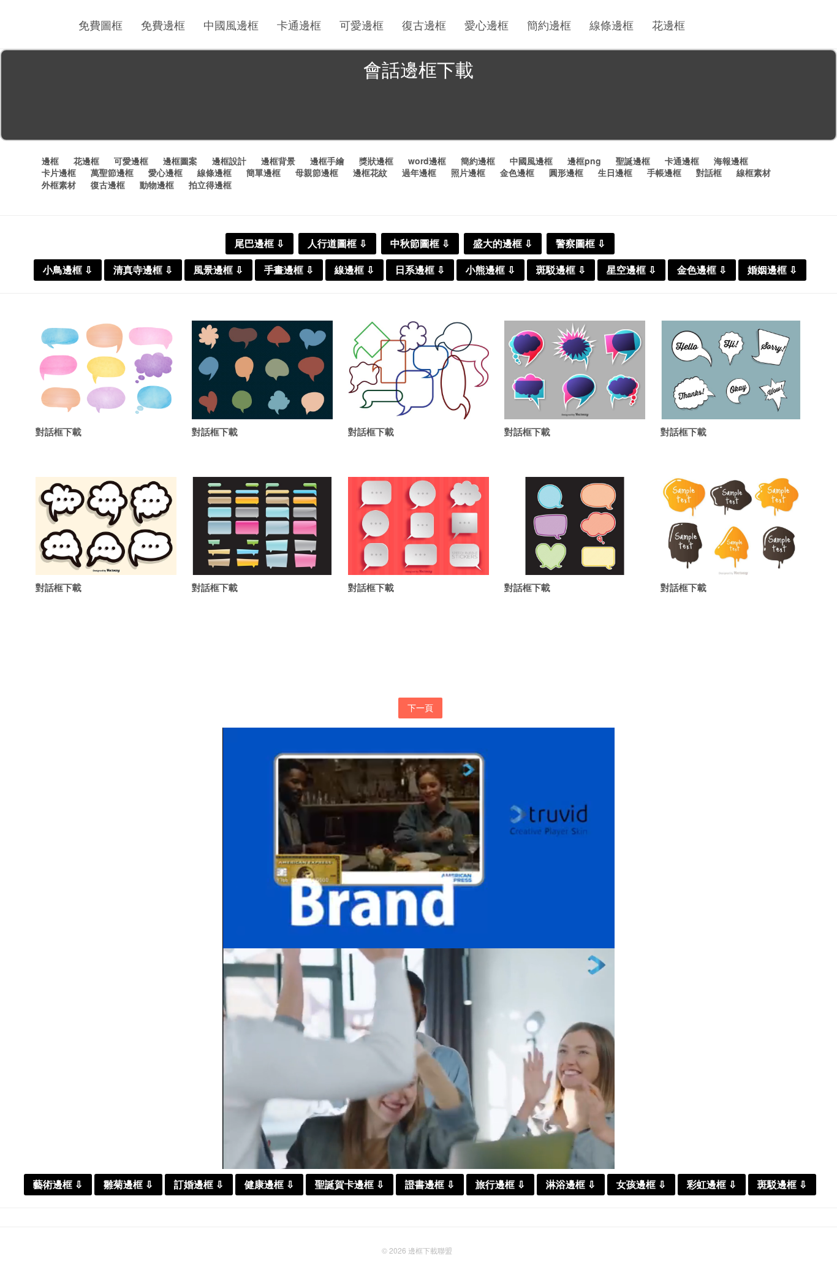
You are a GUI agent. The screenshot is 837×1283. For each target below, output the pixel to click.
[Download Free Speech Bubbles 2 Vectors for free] (418, 370)
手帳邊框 (664, 172)
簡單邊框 (263, 172)
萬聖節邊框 (112, 172)
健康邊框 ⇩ (269, 1184)
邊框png (584, 160)
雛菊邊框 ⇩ (128, 1184)
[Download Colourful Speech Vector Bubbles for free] (574, 370)
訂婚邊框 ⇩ (199, 1184)
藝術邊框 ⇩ (58, 1184)
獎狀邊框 (376, 160)
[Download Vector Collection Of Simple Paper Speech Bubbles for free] (418, 526)
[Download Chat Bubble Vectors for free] (262, 526)
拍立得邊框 (210, 184)
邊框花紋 (370, 172)
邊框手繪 (327, 160)
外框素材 (59, 184)
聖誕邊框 (633, 160)
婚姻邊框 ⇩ (772, 270)
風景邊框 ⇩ (218, 270)
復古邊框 (424, 24)
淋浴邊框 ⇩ (571, 1184)
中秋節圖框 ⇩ (420, 243)
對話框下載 (58, 431)
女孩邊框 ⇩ (641, 1184)
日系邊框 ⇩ (420, 270)
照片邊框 (468, 172)
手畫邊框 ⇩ (289, 270)
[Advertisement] (418, 112)
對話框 (709, 172)
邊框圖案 (180, 160)
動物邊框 (157, 184)
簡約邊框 (549, 24)
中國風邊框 (231, 24)
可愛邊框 (361, 24)
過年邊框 (419, 172)
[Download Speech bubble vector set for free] (731, 370)
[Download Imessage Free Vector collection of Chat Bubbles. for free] (262, 370)
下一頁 (420, 707)
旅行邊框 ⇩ (500, 1184)
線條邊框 (611, 24)
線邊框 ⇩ (354, 270)
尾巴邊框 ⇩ (259, 243)
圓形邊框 (566, 172)
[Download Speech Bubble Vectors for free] (574, 526)
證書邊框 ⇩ (430, 1184)
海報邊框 (731, 160)
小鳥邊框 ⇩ (68, 270)
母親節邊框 (316, 172)
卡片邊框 (59, 172)
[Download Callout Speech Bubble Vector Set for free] (106, 526)
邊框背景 (278, 160)
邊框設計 (229, 160)
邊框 (50, 160)
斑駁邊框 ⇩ (561, 270)
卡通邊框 (299, 24)
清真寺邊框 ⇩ (143, 270)
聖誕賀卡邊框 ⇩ (349, 1184)
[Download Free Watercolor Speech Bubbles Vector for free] (106, 370)
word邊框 (427, 160)
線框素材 (754, 172)
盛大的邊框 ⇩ (502, 243)
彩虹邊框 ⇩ (712, 1184)
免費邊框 (163, 24)
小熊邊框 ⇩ (490, 270)
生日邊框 (615, 172)
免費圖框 (100, 24)
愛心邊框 (486, 24)
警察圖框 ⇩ (580, 243)
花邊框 (668, 24)
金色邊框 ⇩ (702, 270)
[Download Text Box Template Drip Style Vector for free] (731, 526)
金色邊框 (517, 172)
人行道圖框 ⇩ (337, 243)
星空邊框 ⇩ (631, 270)
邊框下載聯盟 (430, 1250)
